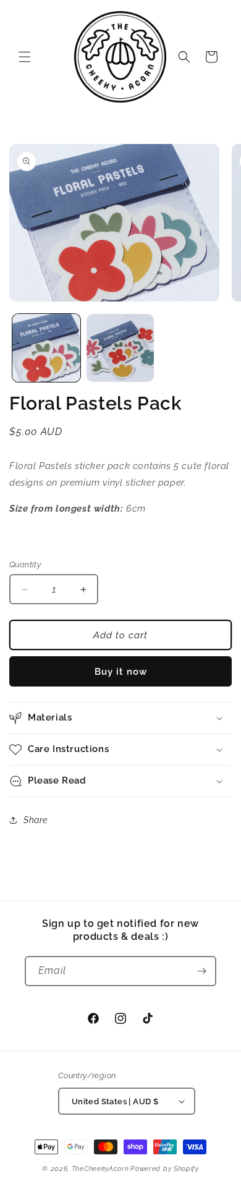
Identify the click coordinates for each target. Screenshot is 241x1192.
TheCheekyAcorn (100, 1169)
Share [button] (35, 820)
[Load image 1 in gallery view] (46, 348)
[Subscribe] (201, 971)
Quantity (25, 564)
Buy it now (121, 671)
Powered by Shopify (164, 1169)
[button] (24, 56)
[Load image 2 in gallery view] (120, 348)
